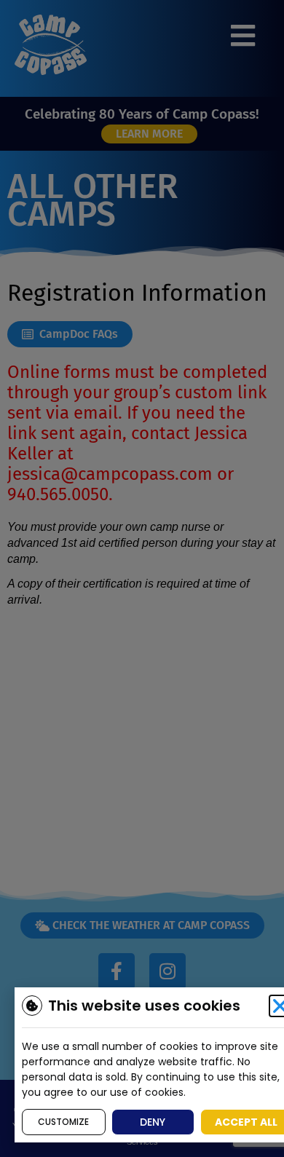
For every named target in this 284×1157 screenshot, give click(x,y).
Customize (63, 1121)
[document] (142, 578)
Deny (152, 1122)
